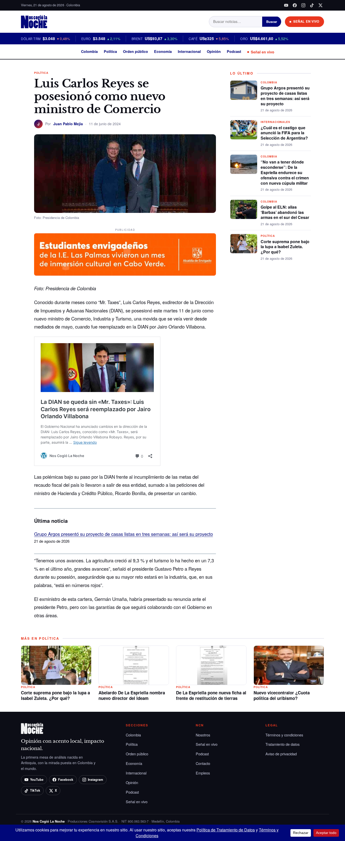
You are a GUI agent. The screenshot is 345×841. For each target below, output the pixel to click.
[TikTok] (311, 5)
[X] (320, 5)
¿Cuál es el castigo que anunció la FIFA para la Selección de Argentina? (284, 133)
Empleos (203, 772)
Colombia (89, 51)
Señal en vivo (262, 51)
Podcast (234, 51)
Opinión (214, 51)
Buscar (271, 21)
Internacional (189, 51)
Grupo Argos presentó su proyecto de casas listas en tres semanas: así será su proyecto (123, 534)
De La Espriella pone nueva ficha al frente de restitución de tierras (211, 695)
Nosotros (203, 734)
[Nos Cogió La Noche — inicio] (34, 21)
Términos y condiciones (284, 734)
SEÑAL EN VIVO (306, 21)
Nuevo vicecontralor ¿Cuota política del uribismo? (282, 695)
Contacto (203, 763)
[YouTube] (286, 5)
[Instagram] (303, 5)
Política (110, 51)
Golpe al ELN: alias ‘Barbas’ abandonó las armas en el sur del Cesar (285, 212)
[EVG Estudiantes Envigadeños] (125, 254)
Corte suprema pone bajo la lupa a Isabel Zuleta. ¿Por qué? (285, 247)
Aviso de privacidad (281, 753)
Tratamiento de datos (282, 744)
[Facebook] (294, 5)
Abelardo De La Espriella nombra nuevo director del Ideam (131, 695)
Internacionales (275, 122)
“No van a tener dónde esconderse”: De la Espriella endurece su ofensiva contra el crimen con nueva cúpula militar (285, 172)
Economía (163, 51)
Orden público (135, 51)
